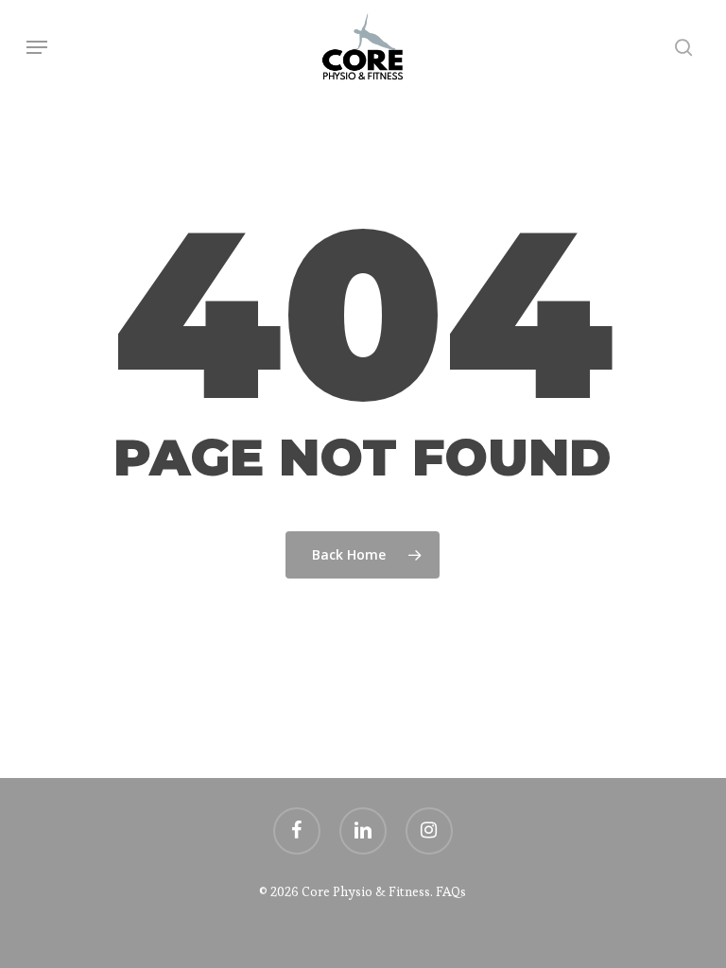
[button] (36, 47)
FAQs (451, 891)
